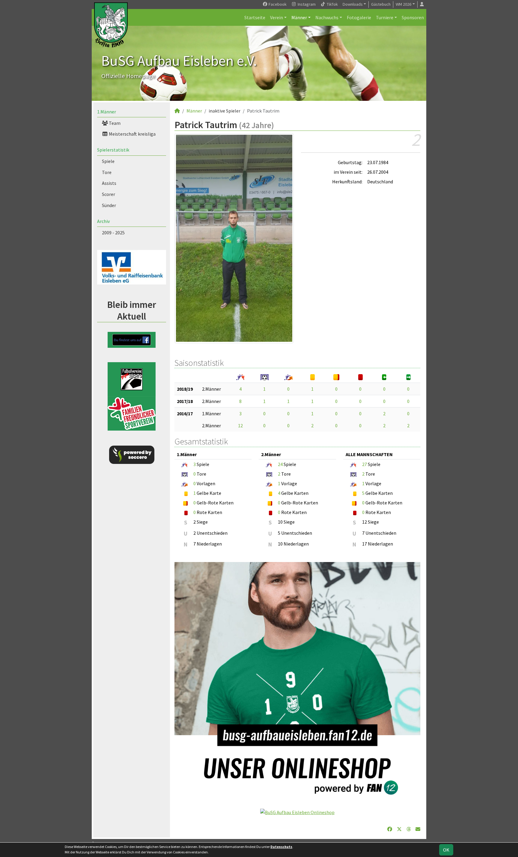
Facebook (277, 4)
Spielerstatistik (113, 150)
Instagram (306, 4)
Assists (109, 183)
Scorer (108, 194)
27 (364, 464)
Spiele (108, 161)
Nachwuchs (326, 17)
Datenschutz (281, 846)
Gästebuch (381, 4)
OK (446, 850)
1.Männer (106, 112)
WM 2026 (403, 4)
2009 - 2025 (113, 233)
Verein (276, 17)
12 (240, 425)
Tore (107, 172)
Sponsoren (413, 17)
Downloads (353, 4)
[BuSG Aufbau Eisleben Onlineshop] (297, 812)
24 (280, 464)
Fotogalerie (359, 17)
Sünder (109, 205)
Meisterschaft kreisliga (132, 134)
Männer (299, 17)
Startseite (254, 17)
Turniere (384, 17)
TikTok (332, 4)
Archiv (103, 221)
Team (114, 123)
